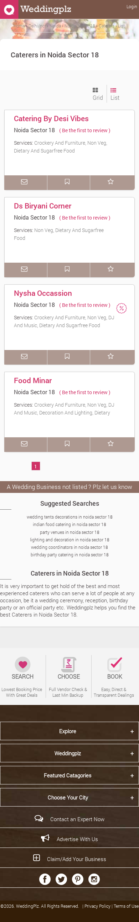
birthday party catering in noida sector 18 (70, 554)
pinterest (77, 879)
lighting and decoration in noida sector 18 (69, 539)
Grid (98, 97)
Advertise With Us (77, 839)
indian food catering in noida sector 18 (69, 524)
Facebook (45, 879)
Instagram (94, 879)
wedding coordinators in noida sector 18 (69, 547)
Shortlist (111, 182)
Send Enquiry (25, 182)
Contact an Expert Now (77, 819)
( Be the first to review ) (84, 130)
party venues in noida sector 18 (69, 532)
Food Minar (33, 380)
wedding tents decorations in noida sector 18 (70, 517)
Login (132, 6)
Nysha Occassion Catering (43, 298)
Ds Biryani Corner (42, 206)
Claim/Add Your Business (76, 858)
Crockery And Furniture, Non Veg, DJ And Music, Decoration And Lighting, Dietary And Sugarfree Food (64, 412)
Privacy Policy (98, 906)
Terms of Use (126, 906)
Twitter (61, 879)
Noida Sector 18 (34, 130)
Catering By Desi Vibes (51, 118)
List (114, 97)
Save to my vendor (68, 182)
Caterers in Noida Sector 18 (70, 573)
